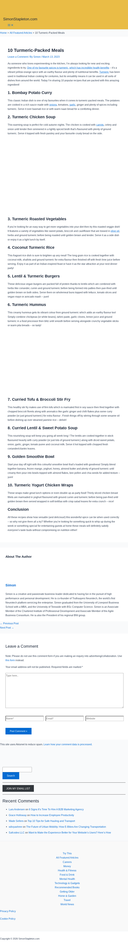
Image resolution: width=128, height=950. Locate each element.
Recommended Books (67, 887)
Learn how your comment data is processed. (68, 744)
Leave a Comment (18, 56)
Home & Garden (67, 895)
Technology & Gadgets (67, 883)
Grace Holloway (18, 815)
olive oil (115, 231)
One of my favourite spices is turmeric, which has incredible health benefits (68, 67)
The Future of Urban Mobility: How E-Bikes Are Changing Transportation (66, 826)
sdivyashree (15, 826)
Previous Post (9, 623)
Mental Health (67, 878)
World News (67, 904)
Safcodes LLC (17, 832)
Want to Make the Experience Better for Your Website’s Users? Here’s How (70, 832)
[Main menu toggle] (10, 25)
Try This (67, 853)
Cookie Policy (7, 918)
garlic (72, 104)
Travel (67, 900)
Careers (67, 862)
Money (67, 866)
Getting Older (67, 891)
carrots (100, 124)
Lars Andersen (17, 809)
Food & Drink (67, 874)
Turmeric (104, 71)
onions (53, 104)
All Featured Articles (67, 857)
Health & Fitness (67, 870)
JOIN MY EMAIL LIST (18, 788)
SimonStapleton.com (20, 19)
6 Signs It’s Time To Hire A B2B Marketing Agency (56, 809)
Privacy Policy (8, 911)
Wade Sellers (16, 821)
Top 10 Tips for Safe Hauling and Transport (51, 821)
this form (10, 660)
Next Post (7, 627)
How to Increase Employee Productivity (52, 815)
